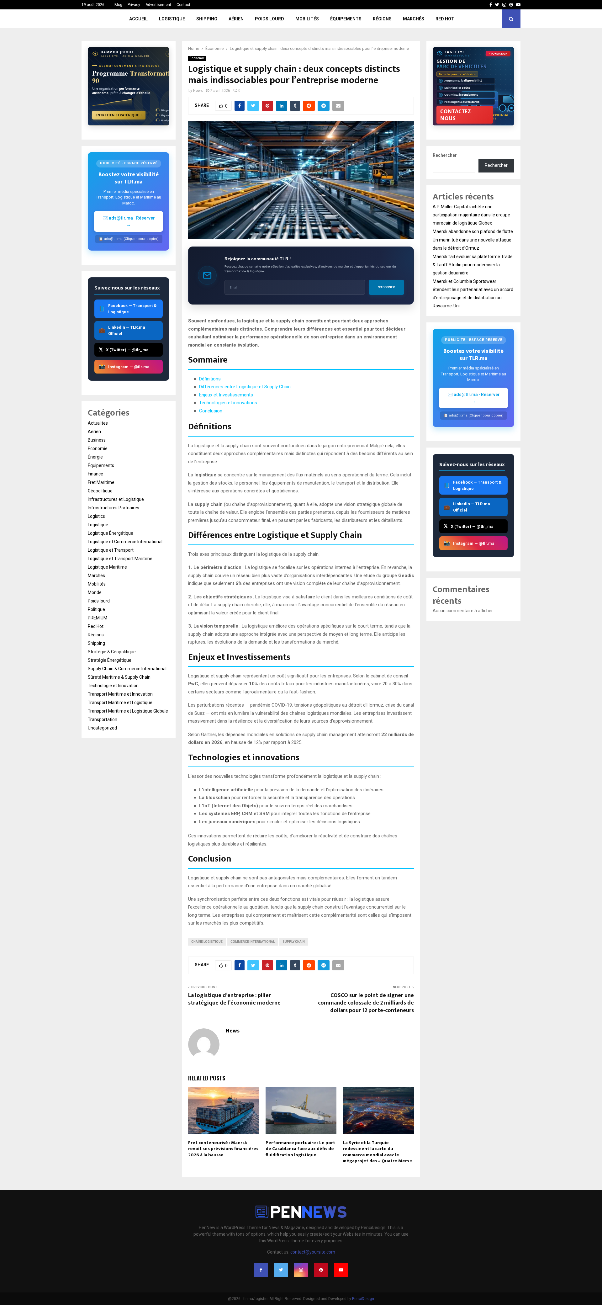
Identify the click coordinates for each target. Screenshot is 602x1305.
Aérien (236, 18)
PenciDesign (363, 1299)
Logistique (172, 18)
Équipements (346, 18)
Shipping (206, 18)
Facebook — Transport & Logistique (128, 308)
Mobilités (307, 18)
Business (97, 440)
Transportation (102, 719)
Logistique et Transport (111, 550)
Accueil (138, 18)
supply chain (294, 941)
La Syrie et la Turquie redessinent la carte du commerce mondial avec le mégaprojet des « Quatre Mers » (378, 1152)
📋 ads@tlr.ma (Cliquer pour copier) (129, 239)
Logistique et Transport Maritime (120, 558)
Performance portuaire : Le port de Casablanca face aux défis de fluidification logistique (300, 1149)
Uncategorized (102, 727)
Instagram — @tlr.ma (124, 366)
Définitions (210, 379)
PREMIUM (97, 617)
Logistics (96, 516)
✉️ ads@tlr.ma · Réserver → (129, 221)
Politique (96, 609)
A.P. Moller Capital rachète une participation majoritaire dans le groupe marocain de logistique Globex (471, 214)
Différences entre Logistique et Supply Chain (245, 387)
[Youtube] (341, 1270)
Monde (95, 592)
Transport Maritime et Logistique (120, 702)
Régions (382, 18)
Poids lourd (269, 18)
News (198, 90)
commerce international (252, 941)
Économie (197, 58)
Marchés (413, 18)
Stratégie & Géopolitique (112, 651)
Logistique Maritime (107, 567)
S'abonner (386, 287)
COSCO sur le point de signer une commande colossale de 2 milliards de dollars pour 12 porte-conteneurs (366, 1003)
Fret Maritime (101, 482)
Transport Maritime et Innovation (120, 694)
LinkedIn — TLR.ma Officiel (122, 330)
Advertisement (158, 5)
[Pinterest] (321, 1270)
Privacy (134, 5)
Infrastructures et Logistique (116, 499)
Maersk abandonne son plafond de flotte (473, 231)
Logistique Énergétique (110, 533)
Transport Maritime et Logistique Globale (128, 711)
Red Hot (445, 18)
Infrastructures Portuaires (113, 507)
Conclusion (210, 411)
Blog (118, 5)
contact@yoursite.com (312, 1252)
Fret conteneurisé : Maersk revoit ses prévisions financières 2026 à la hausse (223, 1149)
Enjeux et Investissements (226, 395)
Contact (183, 5)
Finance (95, 473)
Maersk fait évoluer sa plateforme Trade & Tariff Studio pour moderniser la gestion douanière (473, 264)
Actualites (98, 423)
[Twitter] (281, 1270)
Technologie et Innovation (113, 685)
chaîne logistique (207, 941)
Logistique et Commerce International (125, 541)
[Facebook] (261, 1270)
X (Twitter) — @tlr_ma (124, 350)
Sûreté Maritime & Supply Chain (119, 677)
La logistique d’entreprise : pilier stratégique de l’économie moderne (234, 999)
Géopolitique (100, 490)
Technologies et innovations (228, 403)
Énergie (95, 456)
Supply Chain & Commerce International (127, 668)
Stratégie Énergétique (109, 660)
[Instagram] (301, 1270)
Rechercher (445, 155)
